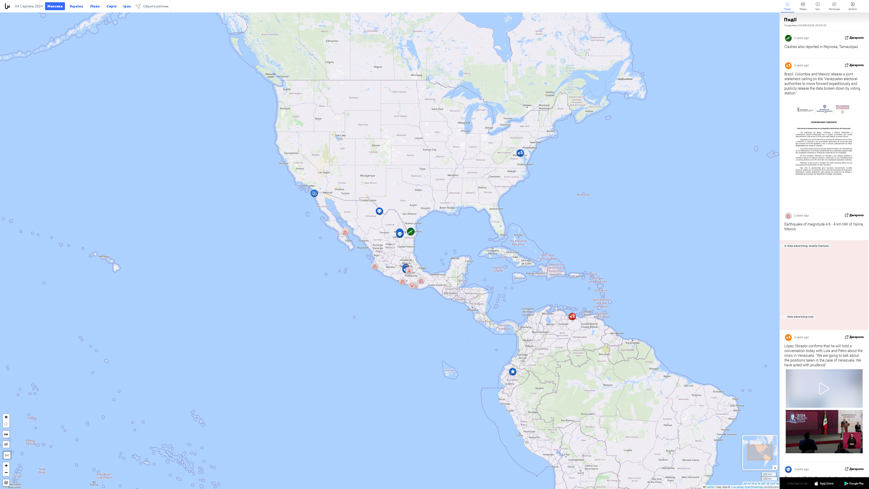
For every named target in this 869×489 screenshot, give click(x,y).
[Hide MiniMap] (775, 467)
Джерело (856, 37)
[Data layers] (6, 482)
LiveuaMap (737, 487)
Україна (76, 6)
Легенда (834, 9)
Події (787, 9)
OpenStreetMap (754, 487)
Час (817, 9)
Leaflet (710, 487)
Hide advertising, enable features (808, 245)
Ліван (95, 6)
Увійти (852, 9)
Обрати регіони (155, 6)
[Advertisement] (823, 287)
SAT (7, 455)
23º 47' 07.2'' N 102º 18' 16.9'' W (761, 483)
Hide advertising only (800, 316)
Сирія (112, 6)
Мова (803, 9)
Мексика (55, 6)
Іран (127, 6)
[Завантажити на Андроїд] (854, 484)
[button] (345, 232)
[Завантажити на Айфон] (824, 484)
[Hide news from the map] (6, 444)
